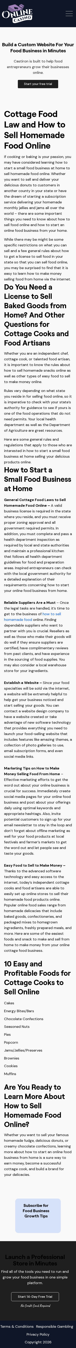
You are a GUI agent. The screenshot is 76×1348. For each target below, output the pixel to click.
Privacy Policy (38, 1334)
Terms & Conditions (17, 1326)
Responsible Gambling (54, 1326)
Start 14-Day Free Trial (35, 1296)
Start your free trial (38, 84)
